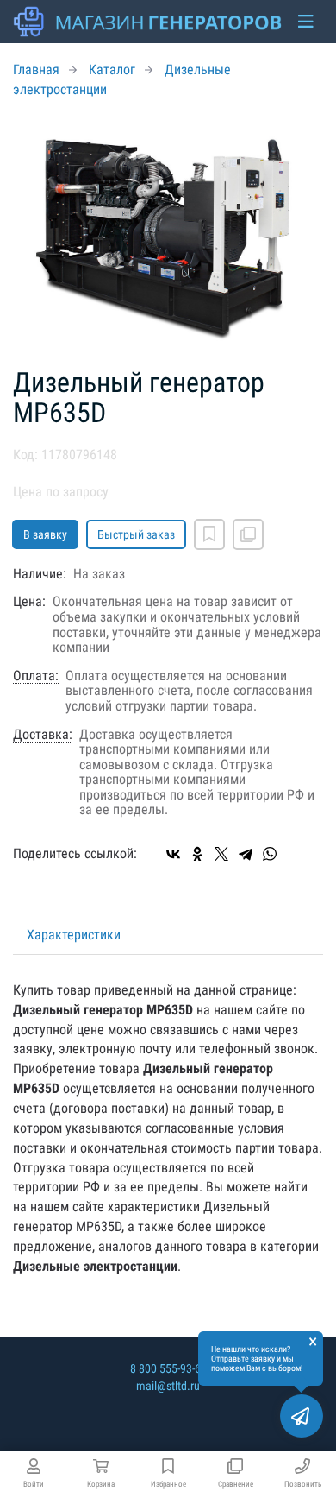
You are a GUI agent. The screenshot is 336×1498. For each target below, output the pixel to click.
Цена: (29, 602)
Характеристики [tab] (74, 934)
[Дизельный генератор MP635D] (168, 234)
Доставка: (42, 735)
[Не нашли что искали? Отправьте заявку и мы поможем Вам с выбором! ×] (301, 1416)
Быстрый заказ (136, 534)
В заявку (45, 534)
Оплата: (36, 676)
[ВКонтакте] (173, 854)
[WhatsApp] (269, 854)
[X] (221, 854)
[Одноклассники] (197, 854)
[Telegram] (245, 854)
